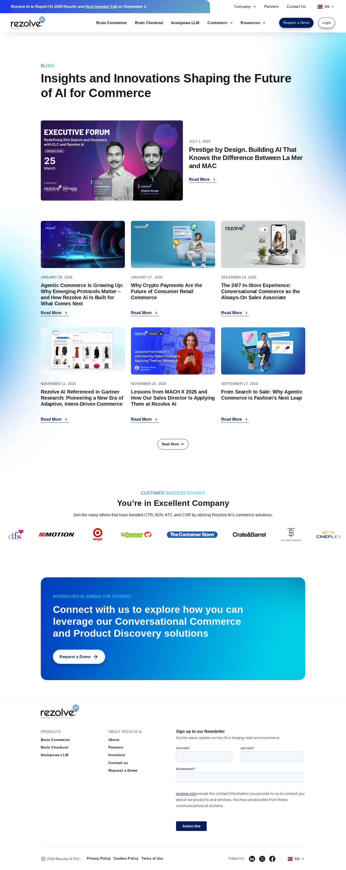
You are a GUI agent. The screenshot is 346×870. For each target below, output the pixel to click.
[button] (173, 444)
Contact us (118, 763)
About (113, 740)
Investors (116, 755)
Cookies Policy (126, 858)
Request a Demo (123, 770)
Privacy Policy (98, 858)
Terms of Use (152, 858)
